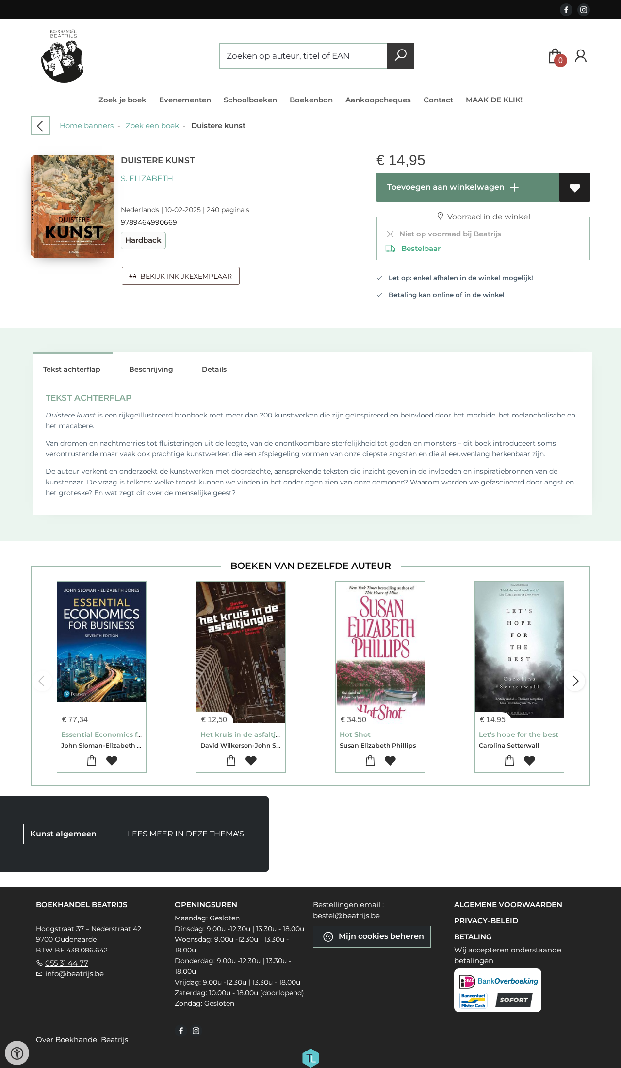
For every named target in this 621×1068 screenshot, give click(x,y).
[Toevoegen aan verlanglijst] (574, 187)
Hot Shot (355, 734)
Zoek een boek (152, 125)
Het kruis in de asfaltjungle (248, 734)
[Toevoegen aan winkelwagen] (92, 761)
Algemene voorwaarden (508, 904)
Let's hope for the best (518, 734)
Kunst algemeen (63, 833)
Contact (438, 99)
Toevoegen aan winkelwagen (445, 187)
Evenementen (185, 99)
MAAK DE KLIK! (494, 99)
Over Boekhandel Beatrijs (82, 1039)
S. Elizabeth (147, 178)
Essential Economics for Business (119, 734)
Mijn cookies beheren (380, 935)
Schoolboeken (250, 99)
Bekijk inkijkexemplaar (184, 276)
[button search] (400, 56)
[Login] (581, 56)
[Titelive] (310, 1056)
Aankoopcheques (378, 99)
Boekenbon (311, 99)
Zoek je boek (122, 99)
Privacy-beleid (486, 920)
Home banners (87, 125)
